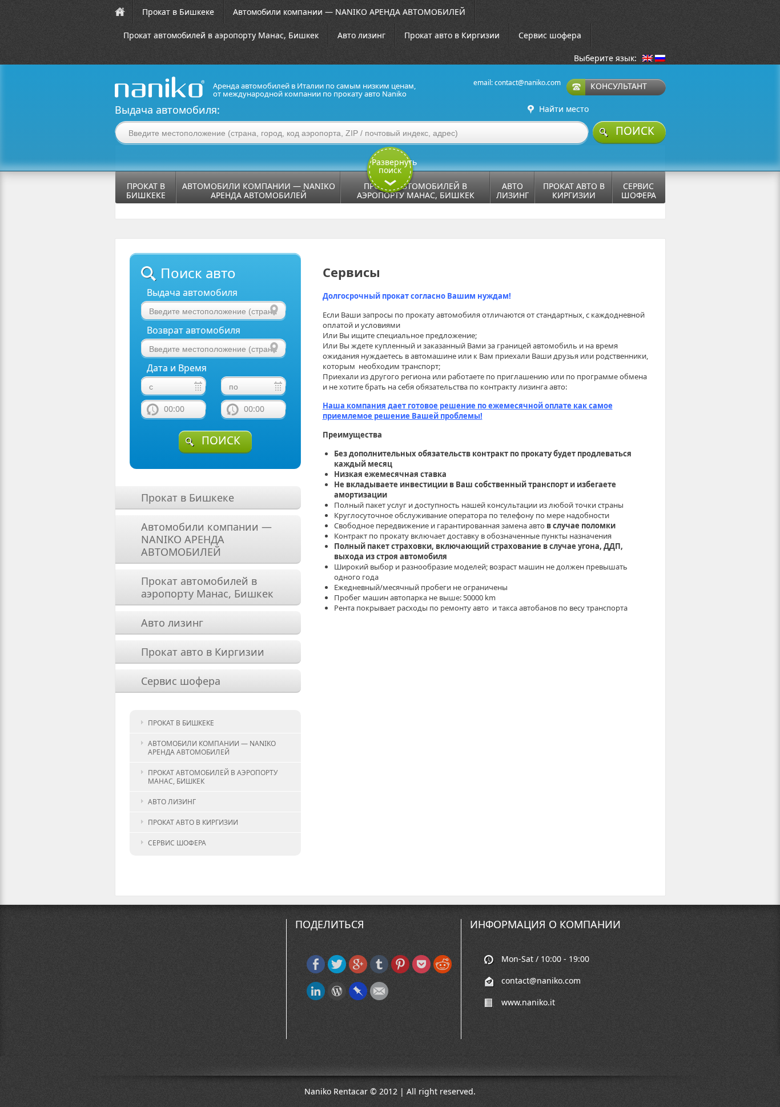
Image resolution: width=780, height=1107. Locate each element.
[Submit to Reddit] (442, 971)
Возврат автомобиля (193, 330)
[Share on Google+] (358, 971)
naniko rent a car (141, 97)
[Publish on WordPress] (337, 997)
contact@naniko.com (527, 82)
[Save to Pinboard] (358, 997)
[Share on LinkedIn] (316, 997)
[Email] (379, 997)
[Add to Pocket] (421, 971)
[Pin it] (400, 971)
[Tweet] (337, 971)
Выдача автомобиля (192, 293)
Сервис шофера (549, 35)
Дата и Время (177, 368)
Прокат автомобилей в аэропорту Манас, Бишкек (221, 35)
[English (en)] (647, 59)
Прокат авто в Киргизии (452, 35)
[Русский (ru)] (660, 59)
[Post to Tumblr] (379, 971)
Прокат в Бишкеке (178, 11)
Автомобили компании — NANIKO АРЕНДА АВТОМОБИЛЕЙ (349, 11)
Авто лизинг (361, 35)
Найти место (564, 109)
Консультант (618, 86)
